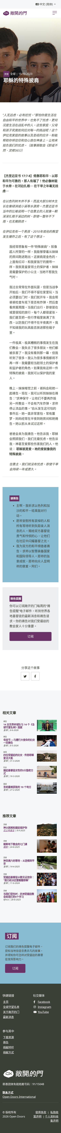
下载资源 (8, 1037)
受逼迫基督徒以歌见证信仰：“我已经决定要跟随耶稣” (18, 879)
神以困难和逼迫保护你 (15, 827)
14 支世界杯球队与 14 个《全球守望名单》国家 (19, 726)
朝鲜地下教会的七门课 (15, 844)
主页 (5, 1002)
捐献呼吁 (8, 1047)
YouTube (43, 1012)
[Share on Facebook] (35, 676)
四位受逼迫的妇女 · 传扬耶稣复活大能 (18, 756)
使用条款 (40, 1112)
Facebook (44, 1002)
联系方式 (8, 1092)
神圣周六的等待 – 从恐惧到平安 (18, 862)
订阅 (30, 636)
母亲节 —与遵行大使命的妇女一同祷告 (19, 741)
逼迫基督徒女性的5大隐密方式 (18, 772)
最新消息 (8, 1017)
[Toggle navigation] (54, 12)
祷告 (5, 1042)
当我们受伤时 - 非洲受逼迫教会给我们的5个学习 (18, 895)
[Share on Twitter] (25, 676)
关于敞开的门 (11, 1012)
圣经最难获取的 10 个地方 (17, 787)
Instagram (44, 1007)
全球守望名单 (11, 1007)
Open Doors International (19, 1097)
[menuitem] (45, 4)
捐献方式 (8, 1052)
